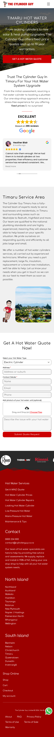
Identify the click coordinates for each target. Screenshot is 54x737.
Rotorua (9, 605)
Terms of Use (12, 722)
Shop (5, 680)
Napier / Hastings (14, 612)
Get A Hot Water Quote (27, 59)
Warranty (10, 727)
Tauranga (10, 601)
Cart (5, 685)
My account (9, 696)
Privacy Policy (34, 717)
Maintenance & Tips (15, 522)
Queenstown (12, 658)
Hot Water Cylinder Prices (18, 495)
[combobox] (27, 362)
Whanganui (11, 620)
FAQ (19, 717)
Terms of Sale (31, 722)
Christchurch (12, 650)
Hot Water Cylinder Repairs (19, 500)
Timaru (9, 654)
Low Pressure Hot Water (17, 511)
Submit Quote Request (27, 434)
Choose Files (36, 412)
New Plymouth (12, 609)
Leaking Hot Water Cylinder (19, 506)
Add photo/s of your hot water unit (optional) (22, 400)
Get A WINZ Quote (14, 490)
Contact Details (10, 377)
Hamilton (10, 598)
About (8, 717)
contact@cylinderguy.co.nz (19, 543)
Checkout (8, 690)
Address (7, 368)
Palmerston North (14, 616)
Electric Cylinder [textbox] (13, 362)
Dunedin (9, 661)
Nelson (8, 646)
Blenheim (10, 643)
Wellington (10, 623)
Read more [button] (11, 166)
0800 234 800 (12, 539)
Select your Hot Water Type (14, 358)
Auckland (10, 590)
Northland (10, 587)
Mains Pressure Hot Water (18, 516)
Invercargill (11, 665)
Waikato (9, 594)
